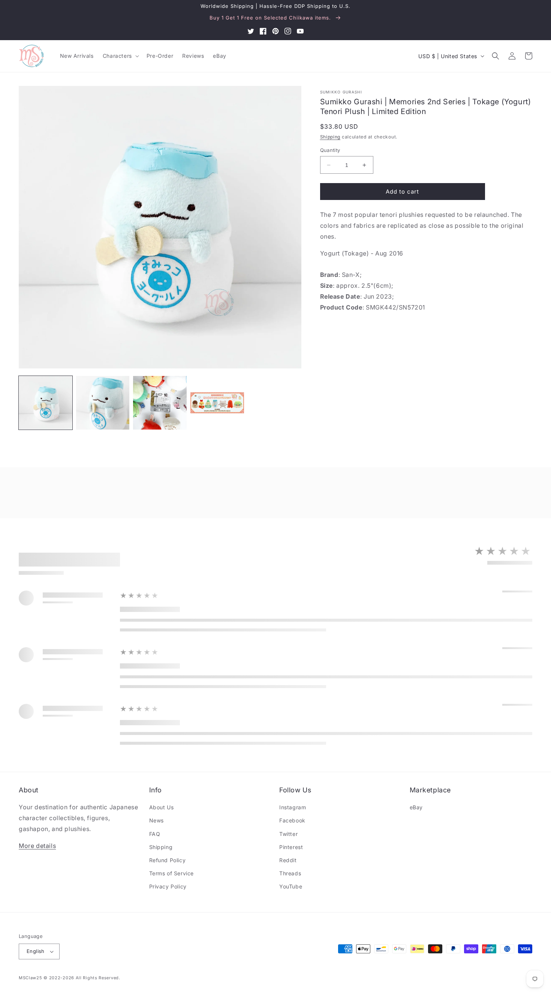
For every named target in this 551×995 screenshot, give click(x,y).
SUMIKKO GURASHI (341, 92)
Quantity (330, 150)
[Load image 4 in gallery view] (217, 403)
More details (37, 845)
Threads (290, 873)
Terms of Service (171, 873)
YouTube (290, 886)
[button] (120, 56)
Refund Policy (167, 860)
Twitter (288, 834)
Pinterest (291, 847)
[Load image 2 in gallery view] (103, 403)
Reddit (288, 860)
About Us (161, 807)
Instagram (292, 807)
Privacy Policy (168, 886)
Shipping (330, 137)
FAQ (154, 834)
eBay (416, 807)
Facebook (292, 820)
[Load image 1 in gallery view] (45, 403)
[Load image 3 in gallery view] (160, 403)
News (156, 820)
